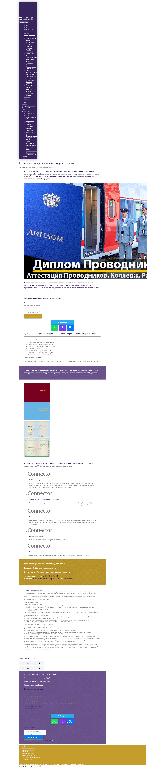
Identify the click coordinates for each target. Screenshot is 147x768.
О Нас (24, 746)
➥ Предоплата (27, 759)
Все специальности (28, 748)
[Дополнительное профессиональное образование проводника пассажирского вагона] (26, 19)
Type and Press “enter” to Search (29, 766)
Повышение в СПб (28, 755)
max (62, 329)
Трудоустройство (28, 750)
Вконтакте (70, 329)
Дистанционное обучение (31, 757)
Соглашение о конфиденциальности (71, 764)
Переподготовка (28, 753)
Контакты (25, 752)
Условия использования (50, 764)
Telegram (63, 322)
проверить (48, 740)
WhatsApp (54, 329)
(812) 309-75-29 (33, 316)
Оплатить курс (33, 737)
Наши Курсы (23, 167)
